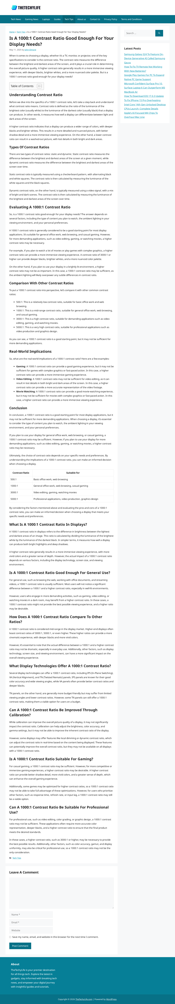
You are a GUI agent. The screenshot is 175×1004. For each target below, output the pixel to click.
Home (12, 32)
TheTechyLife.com (83, 999)
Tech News (16, 19)
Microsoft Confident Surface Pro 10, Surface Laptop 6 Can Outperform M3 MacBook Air (144, 87)
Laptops (46, 19)
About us (81, 19)
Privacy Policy (110, 19)
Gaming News (31, 19)
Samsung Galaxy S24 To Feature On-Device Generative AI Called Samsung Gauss (144, 58)
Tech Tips (69, 19)
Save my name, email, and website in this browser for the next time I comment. (55, 936)
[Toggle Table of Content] (38, 86)
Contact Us (95, 19)
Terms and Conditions (131, 19)
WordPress (111, 999)
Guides (57, 19)
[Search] (159, 33)
